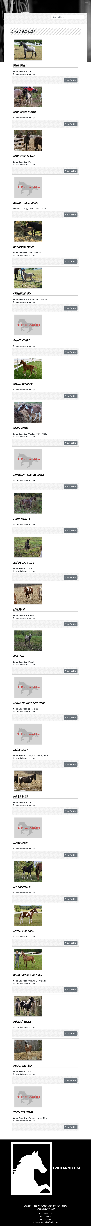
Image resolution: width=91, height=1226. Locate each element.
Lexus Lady (20, 750)
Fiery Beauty (21, 519)
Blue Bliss (20, 65)
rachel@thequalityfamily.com (46, 1222)
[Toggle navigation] (86, 3)
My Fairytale (21, 887)
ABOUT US (53, 1206)
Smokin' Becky (22, 1022)
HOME (27, 1206)
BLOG (64, 1206)
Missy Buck (20, 843)
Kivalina (18, 656)
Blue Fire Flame (24, 156)
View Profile (70, 80)
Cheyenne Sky (22, 293)
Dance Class (21, 340)
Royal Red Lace (23, 931)
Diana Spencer (22, 384)
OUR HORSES (39, 1206)
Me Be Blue (20, 796)
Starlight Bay (22, 1066)
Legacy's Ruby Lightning (29, 703)
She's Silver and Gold (27, 975)
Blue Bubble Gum (24, 112)
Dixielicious (20, 428)
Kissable (18, 609)
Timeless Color (23, 1112)
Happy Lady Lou (23, 563)
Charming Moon (23, 247)
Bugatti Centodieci (25, 203)
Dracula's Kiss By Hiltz (28, 475)
